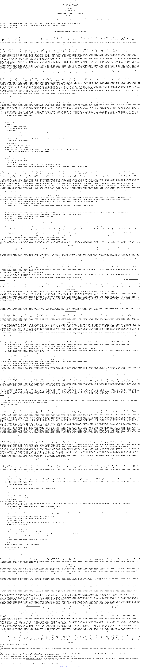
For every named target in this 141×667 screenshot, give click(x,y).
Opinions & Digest (65, 666)
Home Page (59, 666)
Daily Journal (70, 666)
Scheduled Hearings (76, 666)
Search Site (81, 666)
